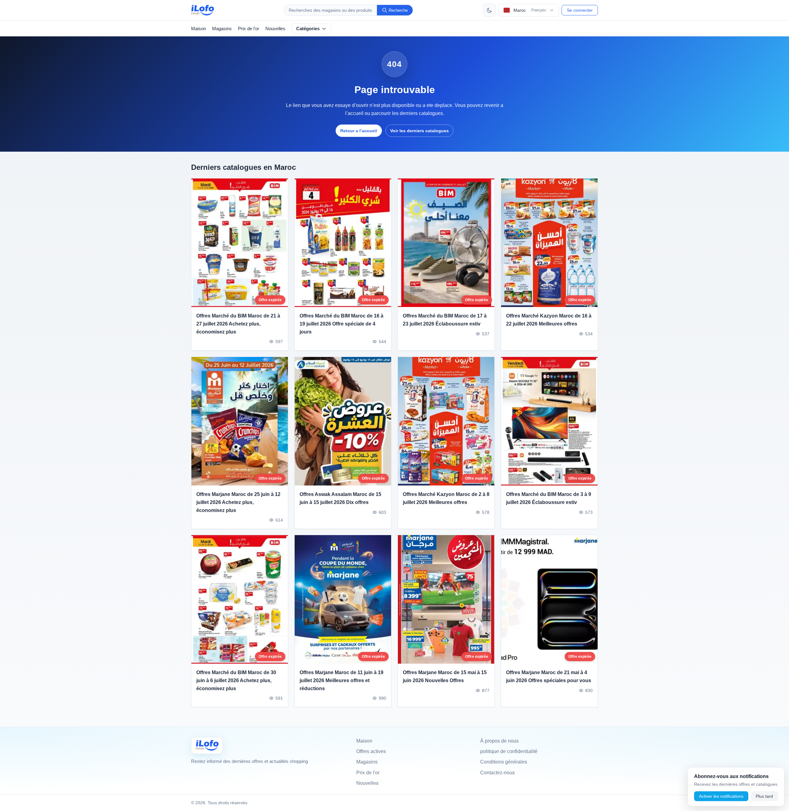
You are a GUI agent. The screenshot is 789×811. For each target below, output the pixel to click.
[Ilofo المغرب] (207, 745)
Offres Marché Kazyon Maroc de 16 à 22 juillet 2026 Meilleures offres (548, 320)
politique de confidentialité (509, 751)
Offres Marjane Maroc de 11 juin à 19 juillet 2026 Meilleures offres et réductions (341, 680)
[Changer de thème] (489, 10)
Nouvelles (275, 28)
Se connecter (580, 10)
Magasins (222, 28)
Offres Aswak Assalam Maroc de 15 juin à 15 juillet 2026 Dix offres (340, 498)
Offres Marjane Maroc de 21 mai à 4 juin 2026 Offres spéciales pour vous (548, 676)
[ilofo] (202, 10)
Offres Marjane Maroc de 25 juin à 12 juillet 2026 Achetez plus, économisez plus (238, 502)
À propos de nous (499, 740)
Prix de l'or (248, 28)
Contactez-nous (497, 772)
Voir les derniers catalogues (419, 130)
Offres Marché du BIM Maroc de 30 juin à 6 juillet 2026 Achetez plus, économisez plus (236, 680)
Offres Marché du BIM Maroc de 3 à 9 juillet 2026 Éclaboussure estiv (548, 498)
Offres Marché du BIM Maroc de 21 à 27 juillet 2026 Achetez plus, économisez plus (238, 323)
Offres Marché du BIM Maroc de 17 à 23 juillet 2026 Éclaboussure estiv (445, 320)
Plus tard (764, 796)
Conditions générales (503, 761)
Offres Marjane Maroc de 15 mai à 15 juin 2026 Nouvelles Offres (445, 676)
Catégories (308, 28)
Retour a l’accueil (358, 130)
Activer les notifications (721, 796)
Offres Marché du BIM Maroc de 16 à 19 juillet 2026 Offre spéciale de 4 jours (341, 323)
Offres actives (371, 751)
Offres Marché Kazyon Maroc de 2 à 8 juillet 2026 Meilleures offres (446, 498)
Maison (198, 28)
